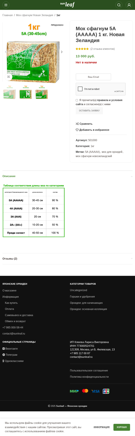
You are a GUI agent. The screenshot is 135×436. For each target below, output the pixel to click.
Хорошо (122, 427)
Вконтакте (11, 348)
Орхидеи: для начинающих (86, 302)
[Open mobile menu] (6, 5)
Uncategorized (78, 290)
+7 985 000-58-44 (12, 327)
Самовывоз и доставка (19, 315)
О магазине (9, 290)
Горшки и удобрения (82, 296)
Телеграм (11, 354)
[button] (5, 52)
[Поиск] (119, 5)
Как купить (11, 302)
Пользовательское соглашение (89, 370)
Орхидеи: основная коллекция (88, 309)
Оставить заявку (89, 110)
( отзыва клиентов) (102, 48)
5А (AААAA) (92, 151)
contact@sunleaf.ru (13, 333)
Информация (10, 296)
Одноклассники (14, 361)
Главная (7, 15)
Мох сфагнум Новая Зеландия (34, 15)
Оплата (9, 309)
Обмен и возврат (15, 321)
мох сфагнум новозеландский (94, 156)
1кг (58, 15)
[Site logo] (67, 4)
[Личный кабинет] (129, 5)
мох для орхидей (112, 151)
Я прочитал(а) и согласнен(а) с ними (99, 102)
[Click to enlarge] (8, 77)
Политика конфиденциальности (89, 376)
